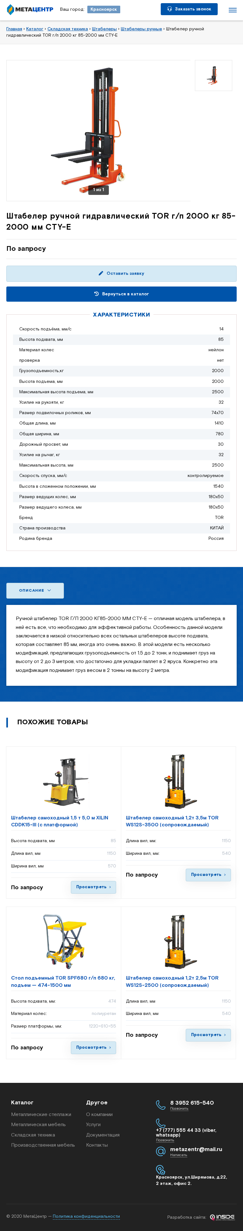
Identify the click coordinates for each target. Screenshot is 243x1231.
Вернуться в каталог (125, 294)
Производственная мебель (43, 1145)
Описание (32, 590)
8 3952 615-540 (192, 1103)
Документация (103, 1135)
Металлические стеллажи (41, 1114)
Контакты (97, 1145)
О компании (99, 1114)
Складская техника (33, 1135)
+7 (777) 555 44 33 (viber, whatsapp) (186, 1132)
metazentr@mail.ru (196, 1149)
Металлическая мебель (38, 1124)
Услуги (93, 1124)
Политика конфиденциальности (86, 1216)
